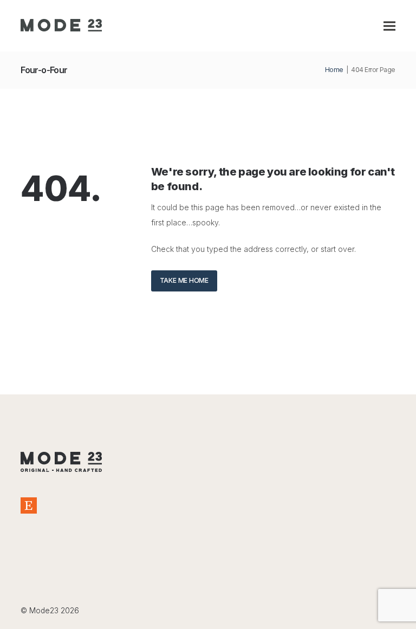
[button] (389, 25)
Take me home (184, 280)
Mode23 (43, 610)
